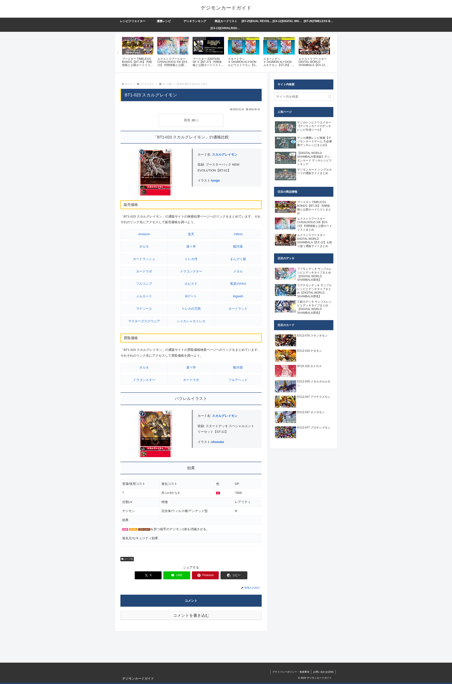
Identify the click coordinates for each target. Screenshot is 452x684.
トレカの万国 (191, 308)
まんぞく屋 (238, 259)
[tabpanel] (137, 52)
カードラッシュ (144, 259)
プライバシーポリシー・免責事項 (290, 671)
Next (334, 53)
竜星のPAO (238, 284)
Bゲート (191, 296)
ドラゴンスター (191, 271)
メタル (238, 271)
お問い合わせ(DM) (323, 671)
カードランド (238, 308)
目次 (187, 120)
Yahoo (238, 234)
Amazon (144, 234)
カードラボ (144, 271)
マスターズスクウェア (144, 321)
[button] (234, 575)
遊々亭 (191, 246)
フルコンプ (144, 284)
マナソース (144, 308)
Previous (118, 53)
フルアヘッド (238, 380)
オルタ (144, 246)
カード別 (128, 559)
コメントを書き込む (191, 615)
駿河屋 (238, 246)
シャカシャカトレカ (191, 321)
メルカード (144, 296)
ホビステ (191, 284)
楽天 (191, 234)
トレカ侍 (191, 259)
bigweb (238, 296)
